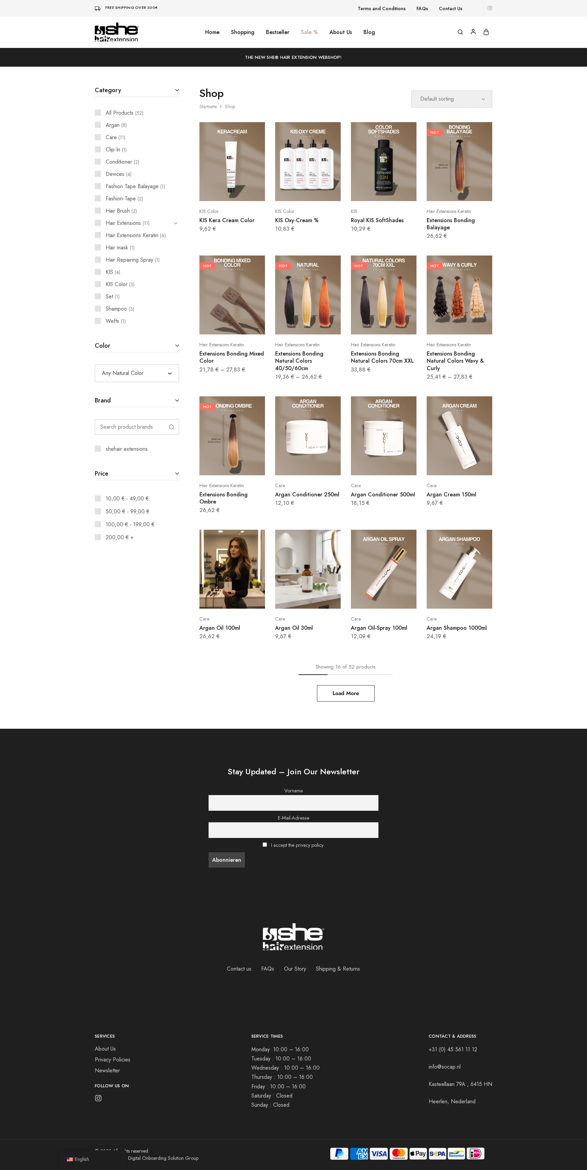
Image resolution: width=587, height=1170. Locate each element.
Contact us (239, 969)
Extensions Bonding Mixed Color (231, 357)
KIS (354, 211)
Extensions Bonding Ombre (223, 498)
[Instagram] (98, 1099)
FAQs (422, 8)
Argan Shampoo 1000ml (457, 628)
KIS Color (209, 211)
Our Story (295, 969)
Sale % (309, 32)
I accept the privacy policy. (297, 845)
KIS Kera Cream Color (226, 220)
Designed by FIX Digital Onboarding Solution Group (146, 1158)
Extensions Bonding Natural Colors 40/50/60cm (299, 361)
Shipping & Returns (338, 969)
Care (280, 485)
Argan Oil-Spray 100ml (379, 628)
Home (212, 32)
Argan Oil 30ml (294, 628)
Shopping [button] (242, 32)
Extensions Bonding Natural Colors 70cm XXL (382, 357)
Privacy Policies (112, 1060)
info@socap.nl (445, 1067)
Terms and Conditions (382, 8)
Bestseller (277, 32)
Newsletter (107, 1070)
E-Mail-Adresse (293, 817)
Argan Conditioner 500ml (383, 494)
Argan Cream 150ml (451, 494)
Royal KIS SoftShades (377, 220)
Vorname (293, 790)
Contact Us (450, 8)
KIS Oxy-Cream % (297, 220)
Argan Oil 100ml (219, 628)
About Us (341, 32)
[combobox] (137, 373)
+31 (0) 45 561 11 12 (453, 1049)
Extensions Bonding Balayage (451, 223)
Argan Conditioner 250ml (307, 494)
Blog (369, 32)
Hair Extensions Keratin (449, 211)
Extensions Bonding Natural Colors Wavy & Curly (455, 361)
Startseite (208, 106)
